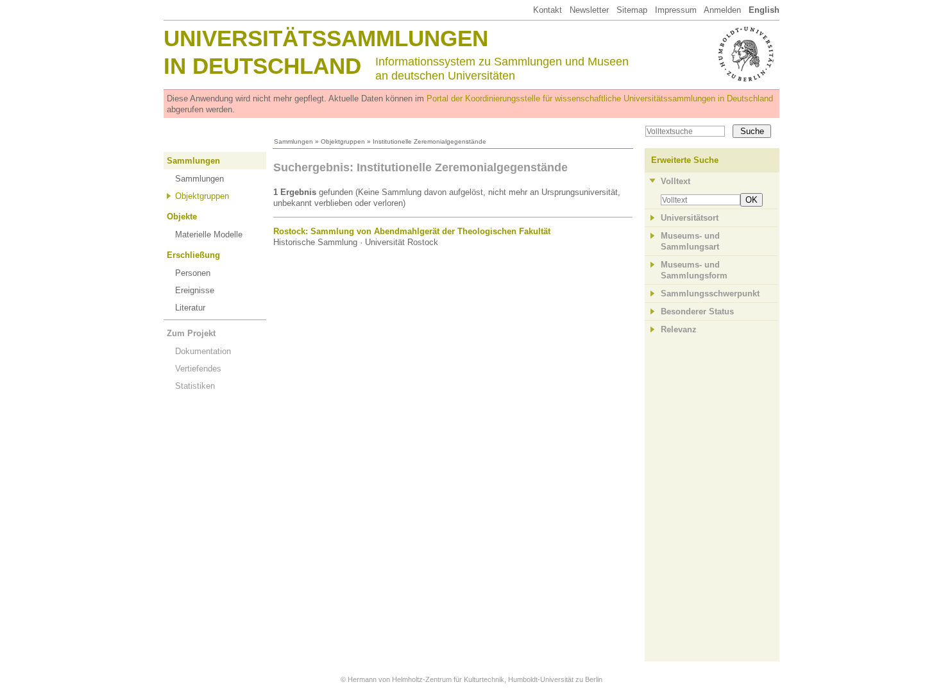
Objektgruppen (343, 141)
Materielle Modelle (208, 234)
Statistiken (195, 386)
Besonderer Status (697, 311)
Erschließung (193, 255)
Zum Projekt (191, 333)
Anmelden (722, 10)
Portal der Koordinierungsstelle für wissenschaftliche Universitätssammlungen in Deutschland (600, 98)
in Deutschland (262, 65)
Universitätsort (689, 218)
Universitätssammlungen (326, 38)
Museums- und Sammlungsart (690, 241)
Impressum (676, 10)
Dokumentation (203, 351)
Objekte (182, 216)
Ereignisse (194, 290)
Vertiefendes (198, 368)
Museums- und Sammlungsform (694, 270)
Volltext (675, 181)
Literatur (190, 307)
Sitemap (631, 10)
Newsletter (589, 10)
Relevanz (679, 329)
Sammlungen (293, 141)
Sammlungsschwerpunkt (710, 293)
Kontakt (547, 10)
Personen (192, 273)
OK (751, 200)
